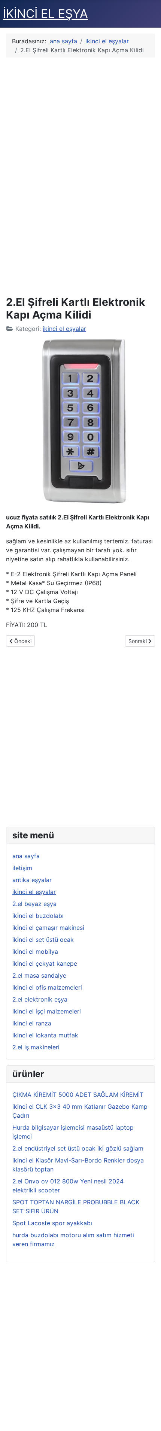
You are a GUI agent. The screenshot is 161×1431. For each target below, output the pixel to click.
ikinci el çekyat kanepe (44, 963)
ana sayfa (26, 856)
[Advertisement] (80, 175)
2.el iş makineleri (36, 1047)
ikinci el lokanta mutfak (45, 1035)
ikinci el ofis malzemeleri (47, 987)
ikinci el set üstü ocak (43, 939)
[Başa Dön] (148, 1417)
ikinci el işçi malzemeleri (46, 1011)
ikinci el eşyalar (64, 328)
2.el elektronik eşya (39, 999)
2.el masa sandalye (39, 975)
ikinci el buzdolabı (38, 915)
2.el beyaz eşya (34, 903)
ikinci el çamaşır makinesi (48, 927)
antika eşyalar (32, 880)
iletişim (22, 868)
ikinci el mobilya (35, 951)
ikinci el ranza (31, 1023)
